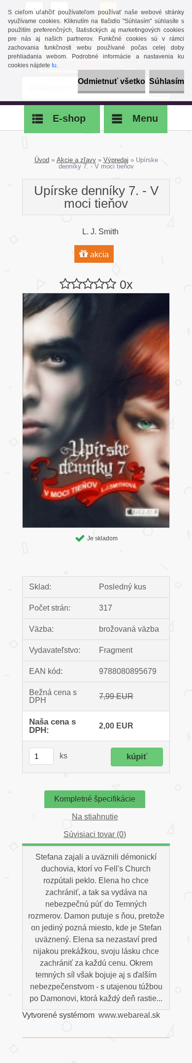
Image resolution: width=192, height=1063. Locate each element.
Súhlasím (166, 81)
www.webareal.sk (129, 1015)
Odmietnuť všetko (111, 81)
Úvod (41, 160)
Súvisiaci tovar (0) (95, 834)
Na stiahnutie (95, 816)
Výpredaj (115, 160)
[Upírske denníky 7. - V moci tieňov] (96, 297)
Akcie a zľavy (76, 160)
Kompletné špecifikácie (94, 799)
